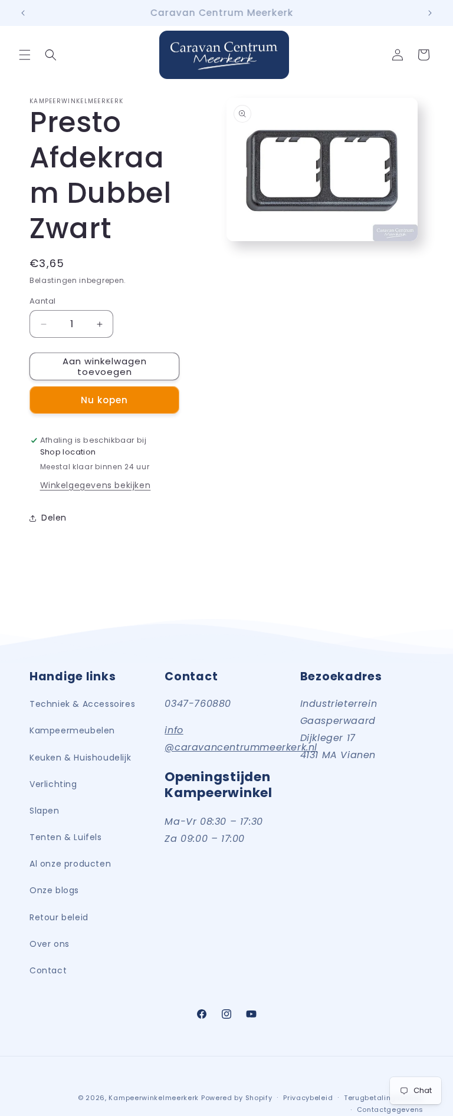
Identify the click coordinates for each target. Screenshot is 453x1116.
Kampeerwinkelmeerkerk (154, 1097)
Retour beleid (58, 917)
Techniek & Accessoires (82, 704)
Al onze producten (70, 864)
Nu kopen (104, 400)
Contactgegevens (390, 1109)
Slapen (44, 811)
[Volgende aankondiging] (430, 13)
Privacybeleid (308, 1097)
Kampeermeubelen (72, 730)
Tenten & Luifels (65, 837)
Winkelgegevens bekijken (95, 485)
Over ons (49, 944)
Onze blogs (54, 890)
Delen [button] (54, 518)
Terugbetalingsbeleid (384, 1097)
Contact (48, 970)
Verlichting (53, 784)
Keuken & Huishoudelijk (80, 757)
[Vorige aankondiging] (23, 13)
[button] (25, 55)
